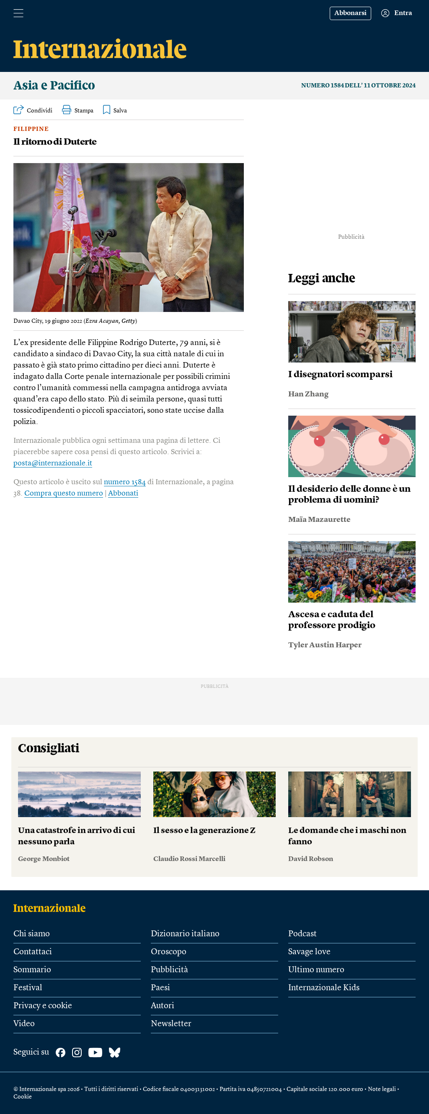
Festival (27, 988)
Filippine (31, 129)
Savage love (309, 952)
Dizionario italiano (185, 934)
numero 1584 (125, 482)
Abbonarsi (350, 13)
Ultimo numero (316, 970)
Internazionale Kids (323, 988)
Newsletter (171, 1024)
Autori (162, 1006)
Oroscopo (168, 952)
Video (24, 1024)
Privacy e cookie (42, 1006)
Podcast (302, 934)
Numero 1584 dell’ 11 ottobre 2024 (358, 86)
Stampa (84, 111)
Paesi (160, 988)
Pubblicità (169, 970)
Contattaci (32, 952)
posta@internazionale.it (52, 463)
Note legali (382, 1089)
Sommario (32, 970)
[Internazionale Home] (52, 908)
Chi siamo (31, 934)
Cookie (22, 1097)
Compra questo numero (63, 493)
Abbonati (123, 493)
